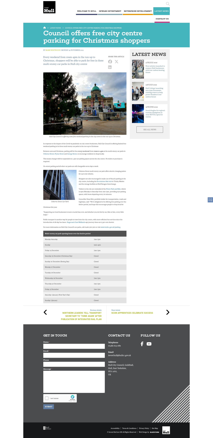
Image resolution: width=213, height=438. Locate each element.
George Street (72, 154)
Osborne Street (48, 154)
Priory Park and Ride (113, 189)
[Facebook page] (142, 344)
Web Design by (144, 432)
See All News (149, 129)
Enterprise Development (138, 11)
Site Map (155, 428)
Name (46, 342)
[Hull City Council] (47, 428)
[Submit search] (168, 4)
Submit (48, 407)
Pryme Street (59, 154)
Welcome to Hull (86, 11)
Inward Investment (110, 11)
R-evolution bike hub (104, 181)
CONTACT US (162, 19)
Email (46, 351)
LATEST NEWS (161, 11)
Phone (46, 360)
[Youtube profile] (149, 344)
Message (47, 369)
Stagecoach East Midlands (76, 222)
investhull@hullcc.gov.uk (119, 355)
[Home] (52, 7)
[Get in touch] (210, 200)
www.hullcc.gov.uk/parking (110, 227)
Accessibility (115, 428)
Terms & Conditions (129, 428)
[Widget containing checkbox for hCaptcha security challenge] (60, 398)
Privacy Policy (144, 428)
